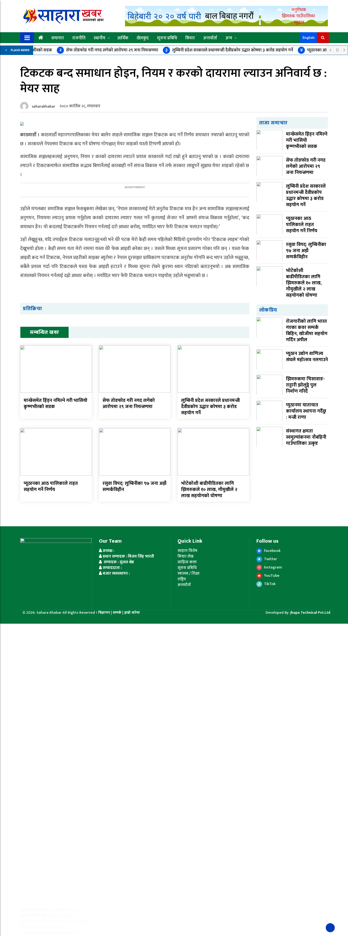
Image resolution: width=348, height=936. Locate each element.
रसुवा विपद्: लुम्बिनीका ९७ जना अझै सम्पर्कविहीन (134, 486)
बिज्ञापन (104, 612)
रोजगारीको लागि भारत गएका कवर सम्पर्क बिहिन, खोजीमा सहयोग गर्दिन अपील (306, 330)
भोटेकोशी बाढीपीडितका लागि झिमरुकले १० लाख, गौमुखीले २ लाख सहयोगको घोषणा (209, 489)
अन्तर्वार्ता (210, 38)
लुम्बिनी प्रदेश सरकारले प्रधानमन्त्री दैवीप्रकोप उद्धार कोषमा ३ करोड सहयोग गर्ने (229, 50)
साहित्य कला (187, 562)
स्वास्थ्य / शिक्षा (189, 573)
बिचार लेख (185, 556)
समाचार (57, 38)
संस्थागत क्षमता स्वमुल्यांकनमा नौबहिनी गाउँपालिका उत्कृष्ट (306, 437)
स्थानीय (99, 38)
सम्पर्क (117, 612)
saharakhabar (43, 106)
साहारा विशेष (187, 550)
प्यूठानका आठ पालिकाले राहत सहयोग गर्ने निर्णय (51, 486)
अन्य (228, 38)
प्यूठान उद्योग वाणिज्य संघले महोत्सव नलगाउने (307, 357)
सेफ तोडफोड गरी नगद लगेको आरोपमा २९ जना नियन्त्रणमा (108, 50)
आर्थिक (122, 38)
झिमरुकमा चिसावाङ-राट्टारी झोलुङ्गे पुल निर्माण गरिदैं (305, 385)
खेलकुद (143, 38)
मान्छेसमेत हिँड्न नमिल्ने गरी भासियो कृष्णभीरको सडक (55, 403)
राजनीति (78, 38)
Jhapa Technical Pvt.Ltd (310, 612)
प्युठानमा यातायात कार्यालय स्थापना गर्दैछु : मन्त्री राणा (306, 411)
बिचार (190, 38)
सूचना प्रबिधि (167, 38)
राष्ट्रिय (182, 579)
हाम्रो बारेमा (132, 612)
